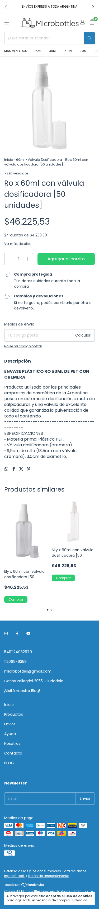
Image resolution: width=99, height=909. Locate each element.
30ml (53, 51)
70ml (84, 51)
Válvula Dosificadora (45, 159)
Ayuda (10, 733)
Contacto (13, 753)
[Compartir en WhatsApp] (7, 469)
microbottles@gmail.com (27, 671)
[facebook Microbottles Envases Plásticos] (17, 634)
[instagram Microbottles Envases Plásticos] (6, 634)
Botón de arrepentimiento (48, 876)
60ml (68, 51)
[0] (92, 22)
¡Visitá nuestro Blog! (22, 690)
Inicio (8, 159)
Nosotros (12, 743)
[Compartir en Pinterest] (28, 469)
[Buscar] (89, 38)
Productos (13, 714)
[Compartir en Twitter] (21, 469)
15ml (38, 51)
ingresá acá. (14, 876)
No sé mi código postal (23, 346)
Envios (10, 724)
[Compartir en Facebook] (14, 469)
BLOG (9, 763)
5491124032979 (18, 651)
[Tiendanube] (24, 886)
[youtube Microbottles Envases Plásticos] (28, 634)
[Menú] (6, 22)
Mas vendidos (15, 51)
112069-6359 (15, 661)
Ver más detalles (17, 243)
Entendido (79, 900)
